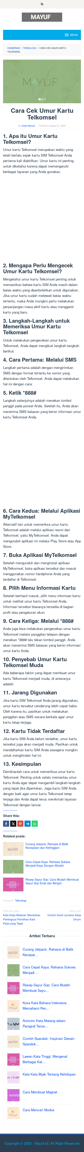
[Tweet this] (13, 824)
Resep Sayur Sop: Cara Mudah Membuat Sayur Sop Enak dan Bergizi (52, 881)
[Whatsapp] (35, 824)
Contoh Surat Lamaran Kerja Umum (64, 915)
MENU (74, 35)
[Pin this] (20, 824)
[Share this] (6, 824)
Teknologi (20, 900)
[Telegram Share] (27, 824)
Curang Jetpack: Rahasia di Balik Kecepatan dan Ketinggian (46, 846)
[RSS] (42, 4)
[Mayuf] (42, 16)
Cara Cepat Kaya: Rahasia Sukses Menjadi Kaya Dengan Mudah (47, 863)
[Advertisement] (42, 219)
